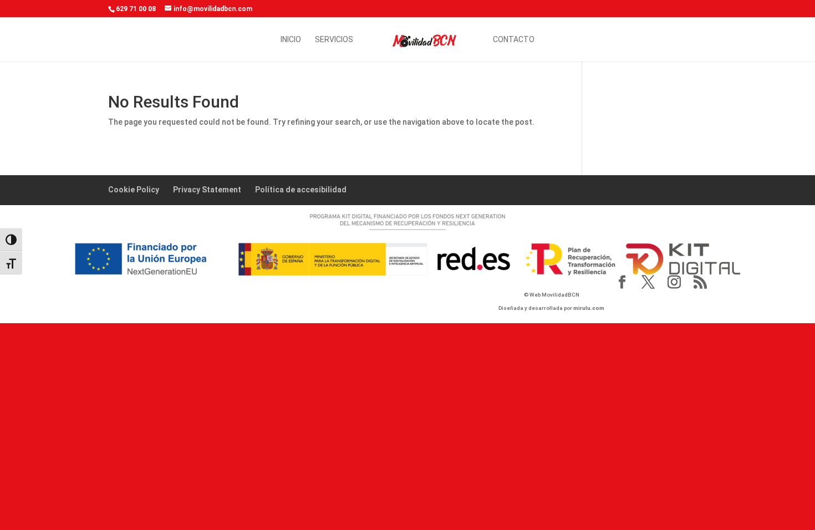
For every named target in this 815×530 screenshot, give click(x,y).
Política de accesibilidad (301, 189)
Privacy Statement (207, 189)
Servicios (334, 39)
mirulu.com (588, 308)
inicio (291, 39)
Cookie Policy (133, 189)
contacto (513, 39)
